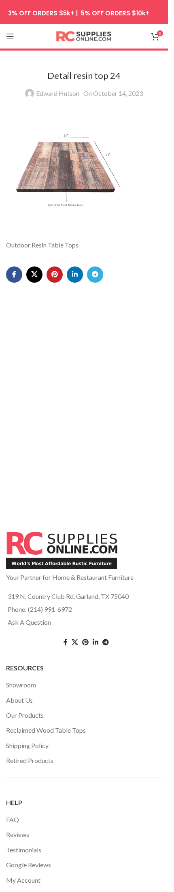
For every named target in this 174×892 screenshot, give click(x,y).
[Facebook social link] (14, 274)
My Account (23, 880)
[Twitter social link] (75, 642)
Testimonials (23, 850)
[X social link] (34, 274)
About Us (19, 700)
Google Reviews (28, 865)
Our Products (25, 715)
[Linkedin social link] (75, 274)
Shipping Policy (27, 745)
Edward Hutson (57, 93)
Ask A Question (29, 622)
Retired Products (29, 760)
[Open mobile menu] (10, 36)
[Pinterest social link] (55, 274)
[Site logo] (84, 35)
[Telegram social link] (95, 274)
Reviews (17, 834)
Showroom (21, 685)
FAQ (12, 819)
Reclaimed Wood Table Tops (46, 730)
